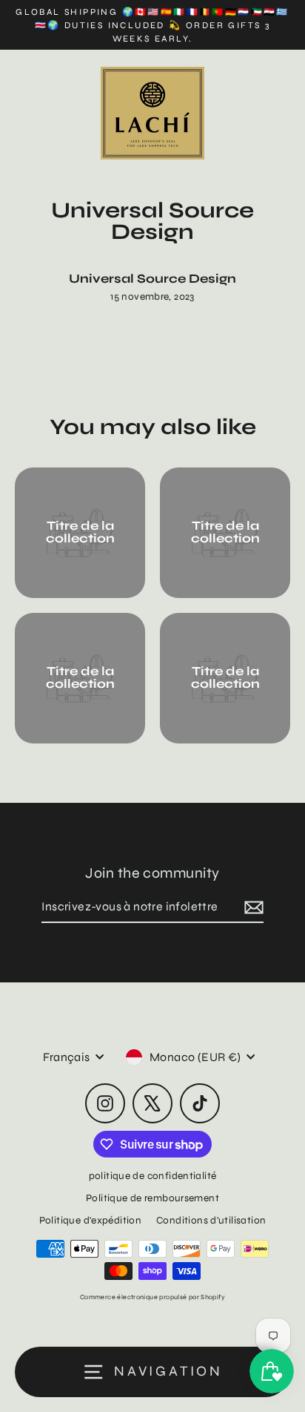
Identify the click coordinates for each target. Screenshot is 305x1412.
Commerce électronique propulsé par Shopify (152, 1297)
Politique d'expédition (90, 1220)
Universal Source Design (152, 278)
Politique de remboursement (152, 1198)
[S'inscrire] (252, 907)
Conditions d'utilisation (211, 1220)
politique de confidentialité (153, 1175)
